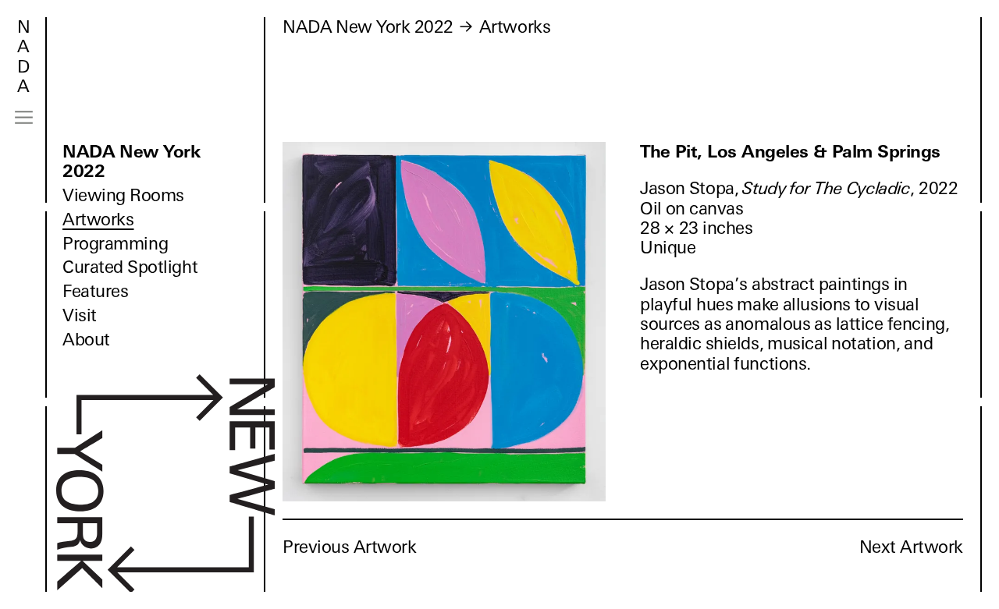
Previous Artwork (350, 547)
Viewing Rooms (123, 195)
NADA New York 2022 (131, 161)
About (86, 339)
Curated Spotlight (129, 267)
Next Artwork (911, 547)
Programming (115, 243)
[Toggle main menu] (24, 117)
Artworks (97, 219)
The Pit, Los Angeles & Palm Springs (790, 151)
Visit (79, 315)
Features (95, 291)
